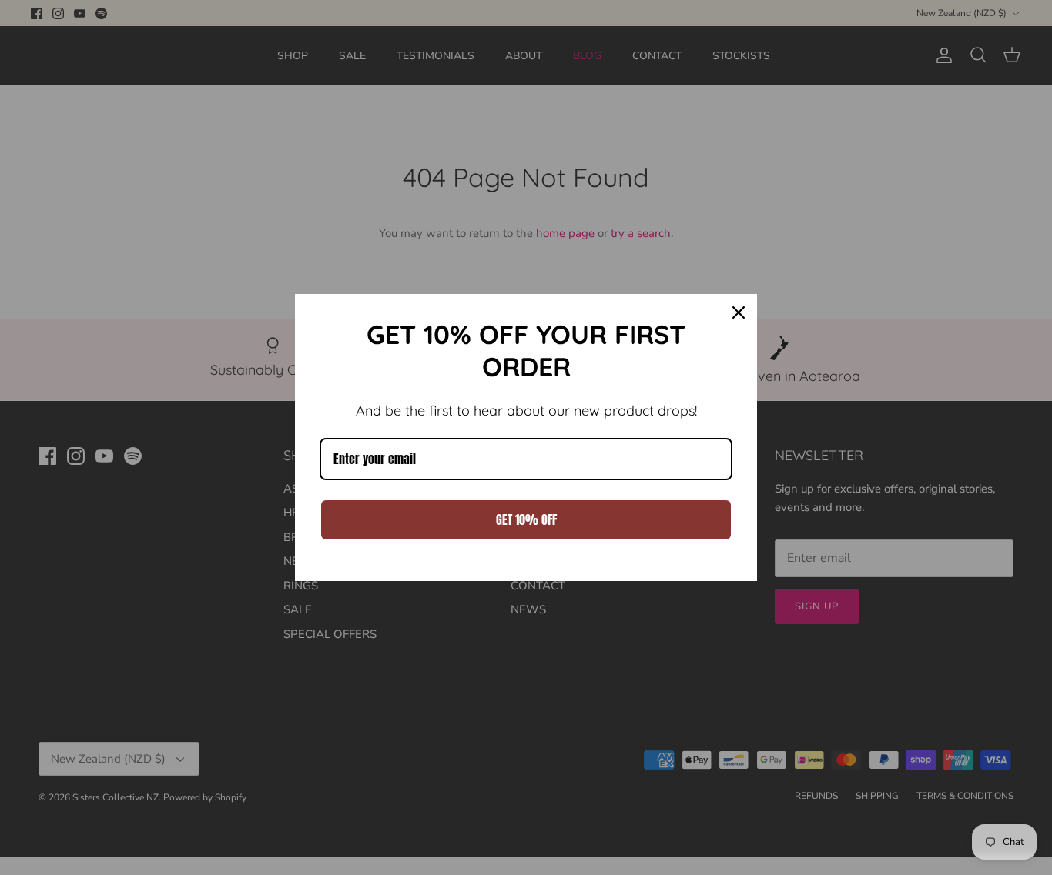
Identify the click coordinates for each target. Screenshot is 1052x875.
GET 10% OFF (526, 519)
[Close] (738, 312)
